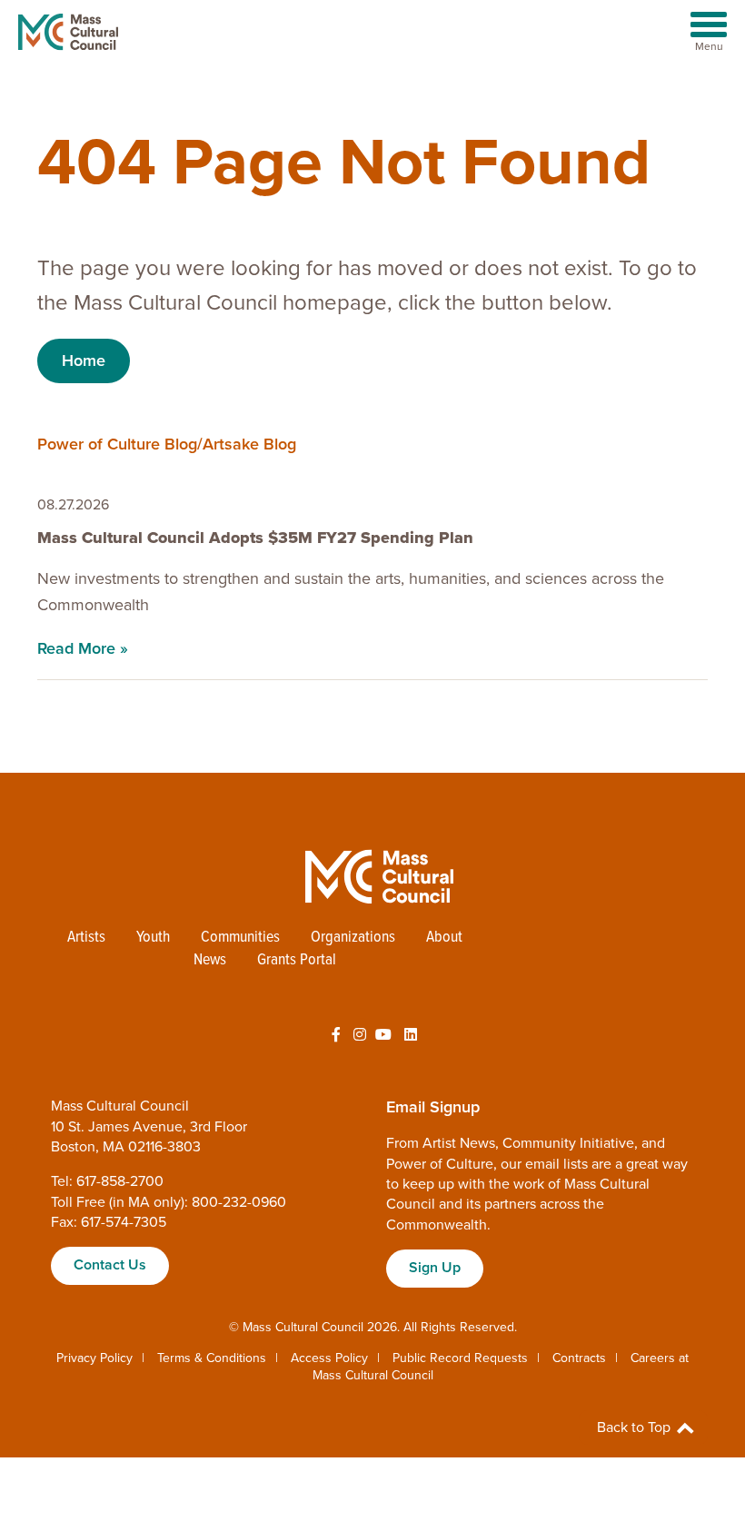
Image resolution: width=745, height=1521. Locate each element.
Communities (240, 937)
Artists (86, 937)
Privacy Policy (94, 1358)
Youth (153, 937)
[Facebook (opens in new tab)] (336, 1035)
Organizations (353, 937)
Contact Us (110, 1265)
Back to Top (635, 1427)
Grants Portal (296, 960)
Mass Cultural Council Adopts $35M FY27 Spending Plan (255, 538)
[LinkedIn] (410, 1035)
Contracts (579, 1358)
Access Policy (329, 1358)
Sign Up (435, 1268)
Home (83, 360)
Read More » (82, 648)
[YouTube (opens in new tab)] (383, 1035)
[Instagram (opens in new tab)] (359, 1035)
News (210, 960)
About (444, 937)
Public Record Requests (460, 1358)
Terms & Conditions (211, 1358)
